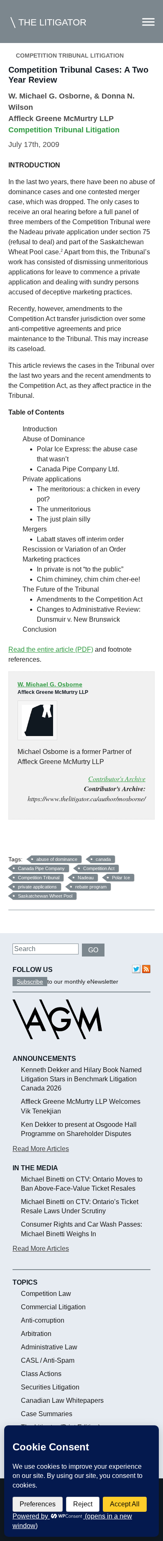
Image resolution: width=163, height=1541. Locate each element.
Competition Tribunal (38, 877)
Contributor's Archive (116, 778)
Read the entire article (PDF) (50, 649)
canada (103, 859)
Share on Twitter (38, 840)
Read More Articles (41, 1148)
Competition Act (99, 868)
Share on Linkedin (58, 840)
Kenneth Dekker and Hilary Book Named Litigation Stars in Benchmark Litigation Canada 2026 (81, 1079)
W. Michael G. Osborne (49, 96)
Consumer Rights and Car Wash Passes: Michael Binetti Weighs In (81, 1229)
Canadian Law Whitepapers (62, 1400)
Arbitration (36, 1333)
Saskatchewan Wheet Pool (45, 895)
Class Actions (41, 1373)
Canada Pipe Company (41, 868)
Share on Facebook (17, 840)
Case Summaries (46, 1413)
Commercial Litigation (53, 1307)
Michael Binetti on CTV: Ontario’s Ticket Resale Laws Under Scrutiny (79, 1206)
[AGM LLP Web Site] (57, 1046)
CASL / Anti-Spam (47, 1360)
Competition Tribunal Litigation (70, 55)
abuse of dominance (56, 859)
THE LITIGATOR (52, 22)
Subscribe (30, 981)
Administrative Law (49, 1347)
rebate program (91, 886)
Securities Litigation (50, 1387)
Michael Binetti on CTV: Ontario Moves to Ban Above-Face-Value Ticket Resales (82, 1184)
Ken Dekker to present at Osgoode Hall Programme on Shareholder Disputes (79, 1129)
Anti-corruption (42, 1320)
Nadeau (86, 877)
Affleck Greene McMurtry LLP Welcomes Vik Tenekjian (80, 1106)
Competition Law (46, 1293)
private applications (37, 886)
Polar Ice (121, 877)
